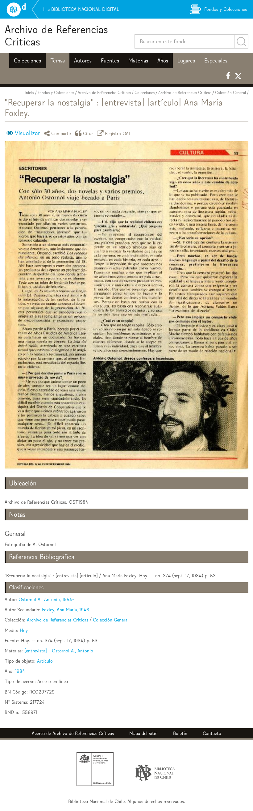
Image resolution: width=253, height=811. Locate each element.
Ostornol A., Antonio (72, 651)
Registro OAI (117, 133)
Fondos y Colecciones (56, 92)
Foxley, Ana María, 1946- (66, 610)
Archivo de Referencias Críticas (56, 35)
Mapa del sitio (143, 733)
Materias (138, 60)
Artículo (45, 661)
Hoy (24, 630)
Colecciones (27, 60)
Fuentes (110, 60)
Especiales (215, 60)
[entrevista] (35, 651)
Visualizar (27, 133)
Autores (83, 60)
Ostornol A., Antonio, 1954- (46, 599)
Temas (57, 60)
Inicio (29, 92)
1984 (20, 671)
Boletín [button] (180, 733)
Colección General (230, 92)
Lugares (186, 60)
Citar (88, 133)
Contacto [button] (212, 733)
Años (162, 60)
